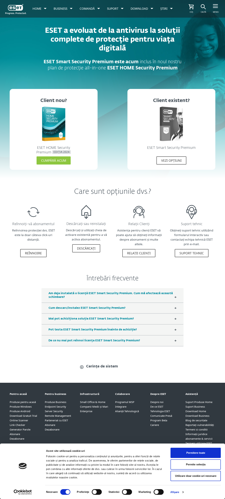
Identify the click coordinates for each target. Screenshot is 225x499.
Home (37, 9)
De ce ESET (156, 406)
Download (139, 9)
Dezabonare (17, 438)
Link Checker (17, 425)
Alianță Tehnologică (127, 411)
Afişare (174, 492)
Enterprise (86, 411)
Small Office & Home (92, 402)
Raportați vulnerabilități (199, 425)
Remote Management (58, 415)
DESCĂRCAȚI (86, 248)
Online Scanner (19, 420)
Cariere (154, 425)
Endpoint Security (55, 406)
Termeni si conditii (196, 429)
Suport (112, 9)
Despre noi (156, 402)
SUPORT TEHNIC (191, 253)
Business (60, 9)
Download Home (195, 411)
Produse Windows (21, 406)
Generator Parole (20, 429)
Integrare (120, 406)
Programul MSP (124, 402)
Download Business (197, 415)
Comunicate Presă (161, 415)
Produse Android (20, 411)
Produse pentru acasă (23, 402)
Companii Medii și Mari (94, 406)
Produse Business (55, 402)
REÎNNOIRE (33, 253)
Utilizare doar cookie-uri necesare (195, 475)
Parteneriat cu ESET (56, 420)
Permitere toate (195, 452)
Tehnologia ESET (160, 411)
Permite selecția (195, 464)
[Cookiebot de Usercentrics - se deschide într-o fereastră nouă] (22, 492)
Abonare (15, 434)
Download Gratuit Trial (23, 415)
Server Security (54, 411)
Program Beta (158, 420)
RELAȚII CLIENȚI (139, 253)
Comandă (87, 9)
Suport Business (195, 406)
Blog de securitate (196, 420)
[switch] (97, 492)
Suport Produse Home (198, 402)
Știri (164, 9)
